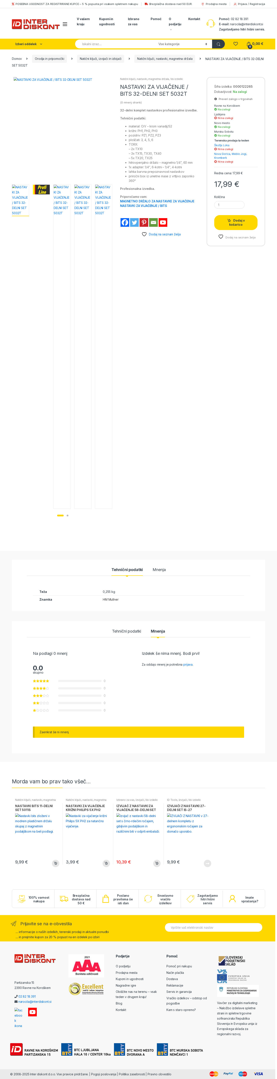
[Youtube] (163, 222)
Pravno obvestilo (159, 1074)
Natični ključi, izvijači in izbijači (100, 58)
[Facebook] (125, 222)
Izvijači (140, 799)
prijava (188, 664)
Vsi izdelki (176, 79)
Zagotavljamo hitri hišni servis (207, 899)
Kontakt (194, 19)
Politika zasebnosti (132, 1074)
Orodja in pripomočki (49, 58)
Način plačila (175, 972)
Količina (219, 197)
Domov (17, 58)
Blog (119, 1003)
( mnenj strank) (131, 102)
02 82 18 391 (239, 19)
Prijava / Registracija (251, 4)
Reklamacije (174, 985)
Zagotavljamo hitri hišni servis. (242, 29)
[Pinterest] (144, 222)
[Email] (153, 222)
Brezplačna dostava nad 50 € (81, 899)
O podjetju (175, 21)
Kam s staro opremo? (181, 1010)
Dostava (172, 979)
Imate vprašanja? (249, 899)
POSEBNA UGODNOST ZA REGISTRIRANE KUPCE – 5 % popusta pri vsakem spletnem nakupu (77, 4)
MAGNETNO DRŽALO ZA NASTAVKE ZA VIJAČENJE (157, 201)
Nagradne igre (126, 985)
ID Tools (172, 799)
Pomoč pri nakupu (179, 966)
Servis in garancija (179, 991)
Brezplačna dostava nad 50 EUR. (170, 4)
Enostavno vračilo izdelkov (165, 899)
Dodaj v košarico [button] (55, 863)
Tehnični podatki (127, 570)
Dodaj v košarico (237, 223)
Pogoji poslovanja (103, 1074)
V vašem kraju (83, 21)
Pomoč (156, 19)
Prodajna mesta (216, 4)
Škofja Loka (221, 145)
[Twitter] (134, 222)
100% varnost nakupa (39, 899)
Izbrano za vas (133, 21)
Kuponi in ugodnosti (107, 21)
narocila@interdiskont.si (246, 24)
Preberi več (207, 863)
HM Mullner (111, 599)
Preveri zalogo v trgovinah (235, 99)
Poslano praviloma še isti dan (123, 899)
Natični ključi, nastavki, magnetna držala (164, 58)
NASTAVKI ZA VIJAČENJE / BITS (143, 206)
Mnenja (159, 570)
